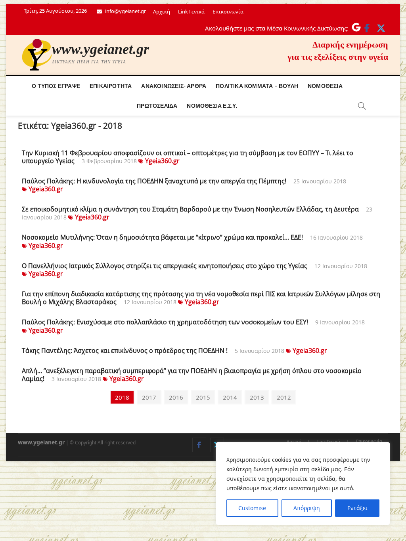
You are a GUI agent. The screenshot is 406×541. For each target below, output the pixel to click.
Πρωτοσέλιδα (157, 105)
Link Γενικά (191, 11)
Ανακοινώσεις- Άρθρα (173, 85)
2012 (283, 397)
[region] (303, 483)
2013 (256, 397)
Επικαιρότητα (111, 85)
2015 (202, 397)
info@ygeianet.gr (125, 11)
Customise (252, 508)
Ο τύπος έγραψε (56, 85)
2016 (176, 397)
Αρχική (161, 11)
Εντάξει (357, 508)
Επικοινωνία (228, 11)
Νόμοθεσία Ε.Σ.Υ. (212, 105)
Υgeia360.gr (162, 160)
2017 (149, 397)
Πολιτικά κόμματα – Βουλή (257, 85)
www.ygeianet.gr (100, 49)
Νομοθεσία (325, 85)
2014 (229, 397)
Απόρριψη (306, 508)
